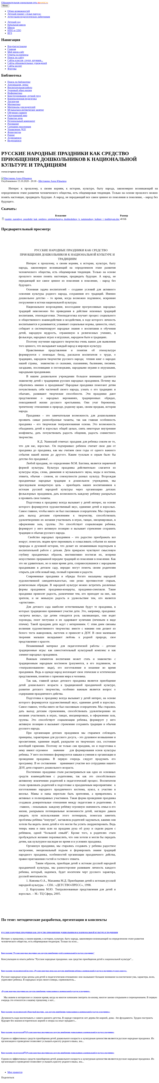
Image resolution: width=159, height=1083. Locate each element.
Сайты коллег (14, 66)
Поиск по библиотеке (18, 82)
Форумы (11, 68)
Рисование (13, 124)
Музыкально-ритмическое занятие (25, 110)
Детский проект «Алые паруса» (24, 14)
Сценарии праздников (19, 126)
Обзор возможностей (18, 11)
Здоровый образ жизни (19, 90)
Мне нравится (14, 1072)
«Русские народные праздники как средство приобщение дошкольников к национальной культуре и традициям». (45, 991)
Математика (13, 104)
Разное (11, 135)
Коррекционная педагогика (22, 98)
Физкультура (14, 132)
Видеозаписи (14, 140)
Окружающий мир (17, 115)
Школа (11, 27)
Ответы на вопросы (17, 54)
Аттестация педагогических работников (28, 16)
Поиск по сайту (15, 57)
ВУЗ (9, 33)
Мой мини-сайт (15, 52)
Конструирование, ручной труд (24, 96)
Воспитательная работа (19, 87)
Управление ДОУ (16, 129)
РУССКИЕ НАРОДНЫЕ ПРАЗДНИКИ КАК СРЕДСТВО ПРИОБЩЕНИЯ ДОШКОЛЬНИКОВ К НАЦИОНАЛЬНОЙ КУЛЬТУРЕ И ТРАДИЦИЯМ (59, 932)
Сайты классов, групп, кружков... (25, 60)
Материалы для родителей (21, 107)
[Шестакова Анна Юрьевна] (16, 178)
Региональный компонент (21, 121)
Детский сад (13, 22)
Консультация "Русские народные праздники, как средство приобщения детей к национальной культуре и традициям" (47, 953)
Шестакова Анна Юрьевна (52, 181)
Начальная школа (16, 24)
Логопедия (13, 101)
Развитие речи (15, 118)
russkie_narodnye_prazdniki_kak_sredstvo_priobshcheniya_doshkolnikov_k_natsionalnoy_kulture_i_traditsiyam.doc (62, 219)
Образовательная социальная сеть (24, 2)
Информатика (14, 93)
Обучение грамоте (17, 112)
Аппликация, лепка (17, 84)
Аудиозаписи (14, 137)
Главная (11, 49)
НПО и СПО (14, 30)
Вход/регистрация (17, 46)
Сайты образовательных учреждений (27, 63)
